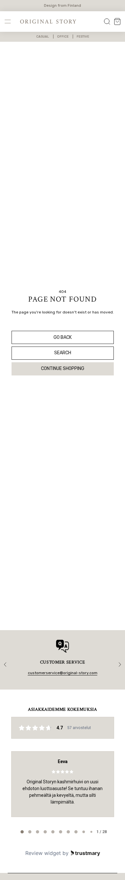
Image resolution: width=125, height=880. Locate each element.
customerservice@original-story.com (62, 673)
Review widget (43, 853)
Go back (63, 337)
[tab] (22, 832)
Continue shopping (62, 368)
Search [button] (62, 353)
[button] (8, 21)
